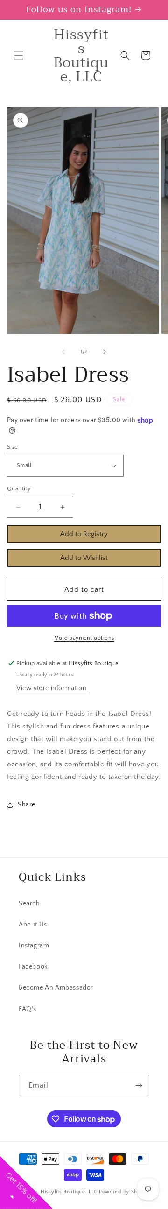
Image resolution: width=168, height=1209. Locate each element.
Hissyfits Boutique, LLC (69, 1192)
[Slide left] (63, 351)
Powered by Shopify (124, 1192)
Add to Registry (84, 534)
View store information (51, 688)
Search (29, 903)
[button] (18, 55)
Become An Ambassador (56, 987)
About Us (33, 924)
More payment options (84, 638)
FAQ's (27, 1009)
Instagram (34, 945)
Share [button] (26, 804)
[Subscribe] (138, 1085)
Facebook (33, 966)
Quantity (19, 488)
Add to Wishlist (84, 558)
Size (12, 447)
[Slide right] (104, 351)
